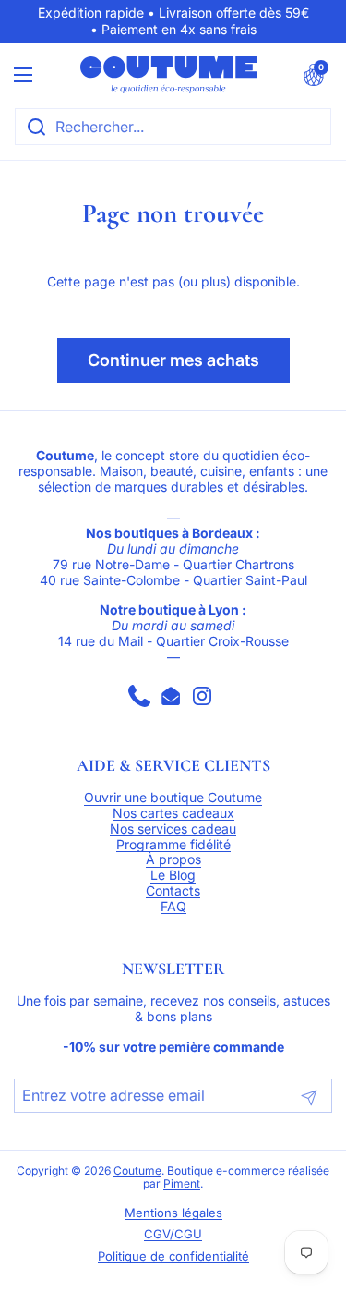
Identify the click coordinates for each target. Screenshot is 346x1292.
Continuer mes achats (173, 360)
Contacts (173, 891)
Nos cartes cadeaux (173, 813)
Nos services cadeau (173, 829)
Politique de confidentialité (173, 1256)
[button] (313, 74)
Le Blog (173, 875)
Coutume (137, 1170)
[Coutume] (168, 74)
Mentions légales (173, 1213)
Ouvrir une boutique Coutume (173, 797)
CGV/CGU (173, 1234)
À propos (173, 859)
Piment (181, 1183)
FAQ (173, 906)
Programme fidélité (173, 844)
